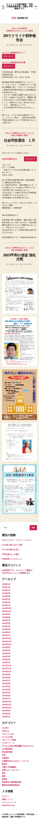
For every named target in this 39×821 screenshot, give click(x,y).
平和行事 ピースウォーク (13, 559)
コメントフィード (9, 802)
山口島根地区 (7, 749)
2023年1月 (6, 635)
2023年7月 (6, 620)
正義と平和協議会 (17, 135)
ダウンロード (8, 56)
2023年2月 (6, 632)
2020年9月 (6, 711)
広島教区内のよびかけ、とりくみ (17, 30)
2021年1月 (6, 699)
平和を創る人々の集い (11, 554)
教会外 (4, 764)
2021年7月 (6, 681)
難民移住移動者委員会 (11, 785)
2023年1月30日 (27, 45)
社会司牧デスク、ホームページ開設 (16, 570)
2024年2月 (6, 602)
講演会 (31, 30)
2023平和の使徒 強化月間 (19, 257)
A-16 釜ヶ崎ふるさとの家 (12, 545)
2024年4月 (6, 599)
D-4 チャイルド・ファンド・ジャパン (17, 540)
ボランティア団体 (9, 740)
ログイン (5, 796)
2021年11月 (6, 668)
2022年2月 (6, 659)
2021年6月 (6, 684)
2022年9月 (6, 647)
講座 (4, 776)
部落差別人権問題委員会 (12, 782)
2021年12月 (6, 665)
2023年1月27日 (27, 145)
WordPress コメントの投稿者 (14, 573)
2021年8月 (6, 677)
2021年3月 (6, 693)
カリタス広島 (7, 737)
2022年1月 (6, 662)
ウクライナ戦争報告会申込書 (13, 62)
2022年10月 (6, 644)
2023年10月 (6, 611)
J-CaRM (5, 728)
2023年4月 (6, 626)
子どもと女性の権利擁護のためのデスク (18, 746)
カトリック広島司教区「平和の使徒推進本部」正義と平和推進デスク (19, 6)
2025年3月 (6, 587)
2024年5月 (6, 596)
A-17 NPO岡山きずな (10, 550)
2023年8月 (6, 617)
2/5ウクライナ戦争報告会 (19, 38)
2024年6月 (6, 593)
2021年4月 (6, 690)
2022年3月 (6, 656)
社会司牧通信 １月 (19, 140)
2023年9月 (6, 614)
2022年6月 (6, 653)
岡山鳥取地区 (22, 28)
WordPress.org (8, 805)
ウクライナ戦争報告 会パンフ (14, 52)
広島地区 (5, 758)
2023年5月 (6, 623)
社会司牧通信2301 (9, 159)
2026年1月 (6, 584)
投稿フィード (7, 799)
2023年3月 (6, 629)
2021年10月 (6, 671)
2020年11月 (6, 705)
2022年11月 (6, 641)
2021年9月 (6, 674)
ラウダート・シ (8, 743)
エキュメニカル (8, 734)
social (16, 45)
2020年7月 (6, 717)
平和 (4, 755)
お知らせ (15, 28)
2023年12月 (6, 608)
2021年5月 (6, 687)
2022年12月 (6, 638)
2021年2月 (6, 696)
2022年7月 (6, 650)
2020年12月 (6, 702)
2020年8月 (6, 714)
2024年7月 (6, 590)
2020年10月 (6, 708)
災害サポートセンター (11, 770)
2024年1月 (6, 605)
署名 (4, 773)
